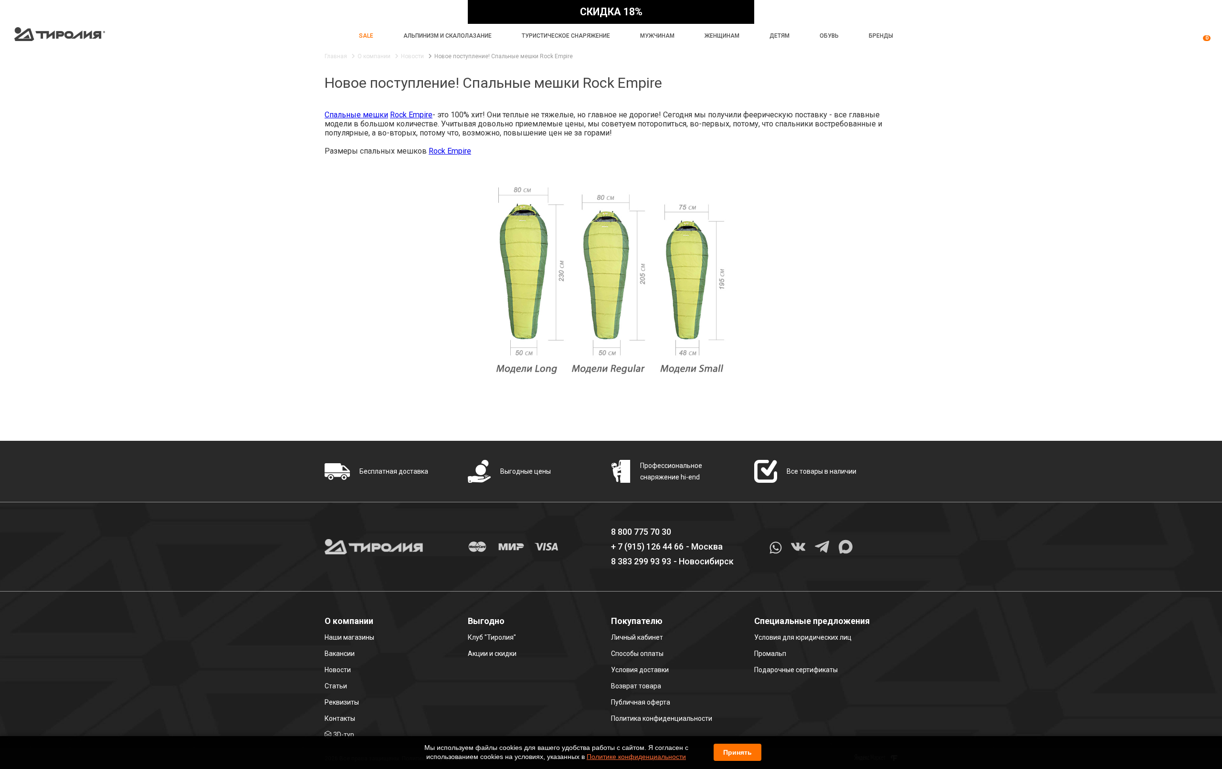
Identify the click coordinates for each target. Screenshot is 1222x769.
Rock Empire (411, 114)
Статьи (336, 686)
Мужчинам (657, 35)
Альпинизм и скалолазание (447, 35)
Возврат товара (636, 686)
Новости (338, 670)
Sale (366, 35)
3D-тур (343, 734)
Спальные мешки (356, 114)
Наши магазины (349, 637)
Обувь (829, 35)
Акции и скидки (492, 653)
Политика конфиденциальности (661, 718)
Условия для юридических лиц (803, 637)
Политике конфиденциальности (636, 756)
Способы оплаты (637, 653)
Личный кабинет (637, 637)
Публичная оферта (640, 702)
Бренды (881, 35)
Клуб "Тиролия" (492, 637)
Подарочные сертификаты (796, 670)
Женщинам (722, 35)
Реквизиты (342, 702)
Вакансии (340, 653)
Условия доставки (640, 670)
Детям (779, 35)
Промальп (770, 653)
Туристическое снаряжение (566, 35)
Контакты (340, 718)
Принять (737, 752)
